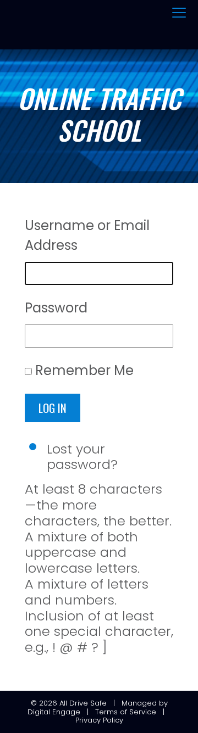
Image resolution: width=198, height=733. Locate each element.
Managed (139, 703)
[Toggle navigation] (179, 13)
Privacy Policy (99, 720)
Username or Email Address (87, 235)
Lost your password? (82, 457)
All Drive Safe (83, 703)
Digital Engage (54, 712)
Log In (52, 407)
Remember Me (84, 370)
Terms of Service (125, 712)
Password (56, 308)
